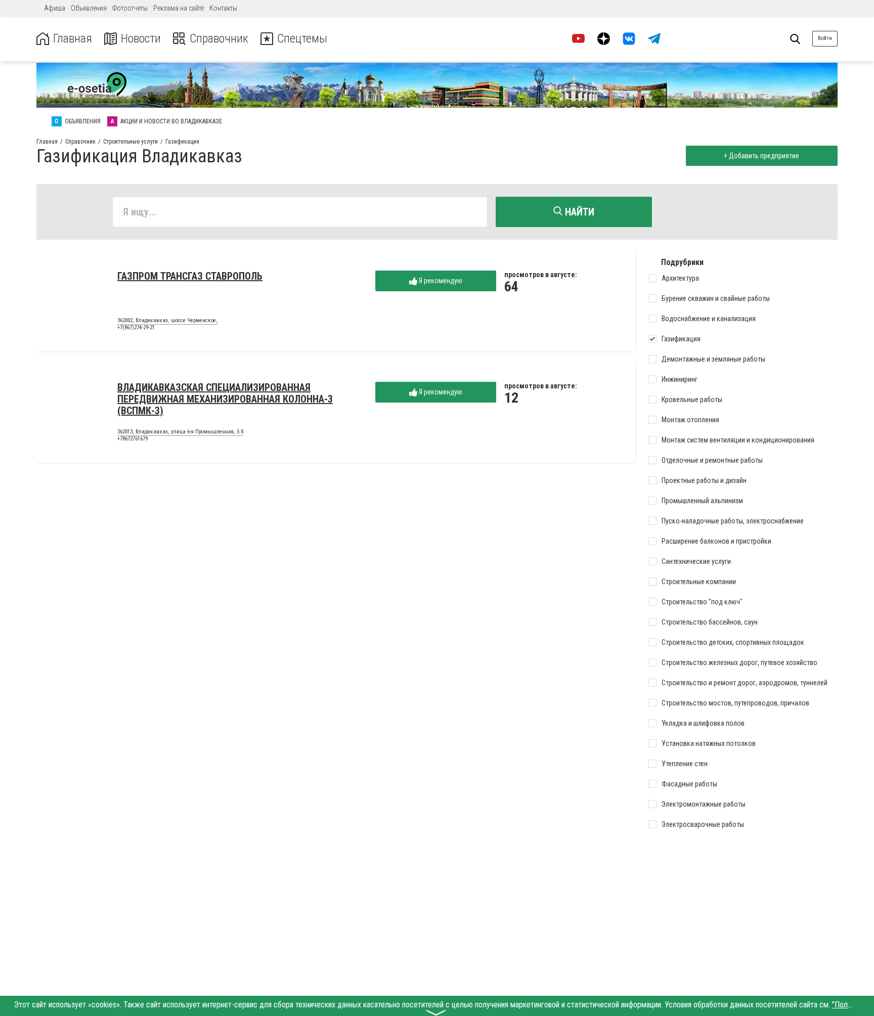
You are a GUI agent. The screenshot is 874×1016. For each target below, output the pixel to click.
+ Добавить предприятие (761, 156)
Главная (72, 39)
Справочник (219, 39)
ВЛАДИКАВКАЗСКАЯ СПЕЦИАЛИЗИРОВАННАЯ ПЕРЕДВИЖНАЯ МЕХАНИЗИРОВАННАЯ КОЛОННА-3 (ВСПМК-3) (225, 399)
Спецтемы (302, 39)
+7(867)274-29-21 (136, 327)
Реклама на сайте (178, 8)
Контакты (223, 8)
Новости (141, 39)
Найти (578, 212)
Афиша (54, 8)
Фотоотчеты (130, 8)
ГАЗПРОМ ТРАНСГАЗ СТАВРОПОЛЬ (190, 276)
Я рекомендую (439, 281)
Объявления (89, 8)
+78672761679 (132, 438)
